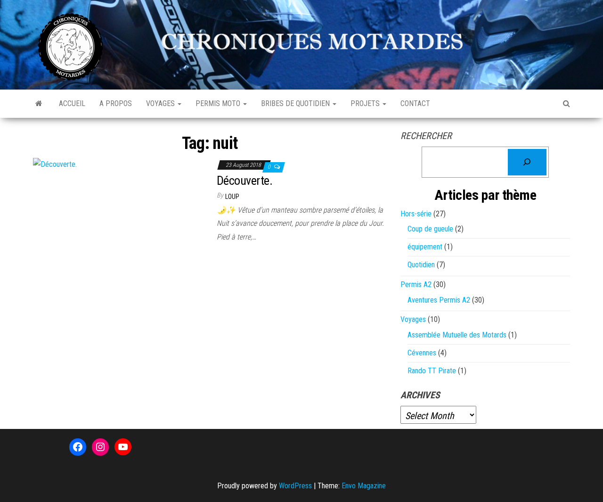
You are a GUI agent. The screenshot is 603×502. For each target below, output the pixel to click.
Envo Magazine (364, 485)
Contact (415, 103)
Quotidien (421, 264)
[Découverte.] (55, 164)
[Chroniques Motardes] (39, 104)
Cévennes (421, 352)
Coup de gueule (430, 228)
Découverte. (244, 180)
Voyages (161, 103)
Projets (366, 103)
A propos (115, 103)
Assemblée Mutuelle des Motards (456, 334)
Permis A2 (416, 284)
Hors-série (416, 213)
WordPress (295, 485)
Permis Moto (219, 103)
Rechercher (426, 135)
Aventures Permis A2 (438, 300)
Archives (420, 395)
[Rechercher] (527, 162)
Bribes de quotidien (296, 103)
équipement (424, 246)
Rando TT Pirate (431, 370)
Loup (232, 196)
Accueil (72, 103)
